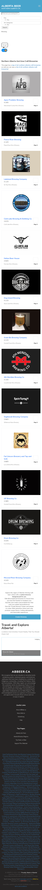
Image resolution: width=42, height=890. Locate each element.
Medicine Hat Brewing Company (20, 800)
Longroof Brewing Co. (14, 833)
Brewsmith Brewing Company (23, 856)
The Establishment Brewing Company (16, 762)
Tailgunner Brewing (30, 803)
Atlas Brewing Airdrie (34, 849)
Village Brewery (27, 827)
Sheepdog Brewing (32, 840)
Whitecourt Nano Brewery (11, 422)
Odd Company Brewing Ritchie (28, 853)
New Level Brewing (22, 785)
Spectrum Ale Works (10, 782)
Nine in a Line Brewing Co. (18, 758)
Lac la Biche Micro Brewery (11, 465)
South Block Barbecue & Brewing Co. (29, 862)
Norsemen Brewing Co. (20, 776)
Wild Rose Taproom (22, 820)
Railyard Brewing (27, 816)
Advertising (21, 717)
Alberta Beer (11, 5)
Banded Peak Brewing (22, 763)
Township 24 (24, 833)
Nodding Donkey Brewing (11, 780)
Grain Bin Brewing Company (15, 337)
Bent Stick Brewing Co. (15, 792)
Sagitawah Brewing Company (16, 417)
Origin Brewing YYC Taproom (23, 865)
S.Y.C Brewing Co (35, 772)
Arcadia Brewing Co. (24, 772)
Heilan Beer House (11, 258)
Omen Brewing (14, 825)
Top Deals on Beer (21, 740)
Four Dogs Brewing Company (10, 863)
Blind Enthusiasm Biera (27, 809)
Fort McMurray (8, 544)
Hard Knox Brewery (22, 849)
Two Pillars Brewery (13, 853)
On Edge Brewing (25, 867)
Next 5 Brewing (11, 763)
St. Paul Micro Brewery (10, 185)
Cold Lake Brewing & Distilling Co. (18, 219)
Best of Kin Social (34, 838)
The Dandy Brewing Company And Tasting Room (21, 841)
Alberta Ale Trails (21, 733)
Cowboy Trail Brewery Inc (11, 851)
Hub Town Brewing (27, 767)
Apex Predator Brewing (14, 100)
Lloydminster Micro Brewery (12, 383)
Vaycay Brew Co (28, 829)
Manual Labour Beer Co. (16, 829)
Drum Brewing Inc (11, 538)
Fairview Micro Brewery (11, 264)
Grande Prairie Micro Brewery (12, 343)
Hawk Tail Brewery (8, 754)
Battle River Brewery (26, 805)
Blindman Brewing (34, 763)
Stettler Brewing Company (28, 813)
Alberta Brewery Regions (21, 736)
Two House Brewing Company (20, 838)
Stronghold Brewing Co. (9, 785)
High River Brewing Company (18, 791)
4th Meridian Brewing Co (14, 377)
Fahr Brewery (36, 754)
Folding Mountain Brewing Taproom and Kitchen (17, 765)
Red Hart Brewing (8, 778)
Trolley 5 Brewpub (14, 867)
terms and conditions (21, 886)
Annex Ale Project (7, 803)
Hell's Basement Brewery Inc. (10, 836)
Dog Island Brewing (12, 298)
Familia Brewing (18, 778)
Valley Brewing (30, 758)
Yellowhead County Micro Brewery (14, 106)
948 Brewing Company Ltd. (21, 789)
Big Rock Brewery (24, 814)
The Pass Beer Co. (21, 840)
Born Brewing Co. (11, 802)
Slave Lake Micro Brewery (11, 304)
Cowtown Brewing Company (12, 813)
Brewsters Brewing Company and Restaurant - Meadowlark (19, 823)
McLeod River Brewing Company (17, 578)
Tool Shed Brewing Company (29, 783)
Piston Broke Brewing (32, 811)
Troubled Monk (35, 834)
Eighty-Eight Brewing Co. (9, 798)
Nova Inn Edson (8, 652)
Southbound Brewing (15, 767)
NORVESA (24, 881)
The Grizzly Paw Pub (25, 774)
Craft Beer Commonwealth (11, 774)
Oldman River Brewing (33, 776)
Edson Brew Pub (8, 583)
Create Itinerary (21, 617)
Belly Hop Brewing (24, 851)
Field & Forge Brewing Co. (17, 796)
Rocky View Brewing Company (22, 754)
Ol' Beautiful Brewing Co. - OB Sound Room (24, 787)
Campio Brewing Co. (20, 811)
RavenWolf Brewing (8, 856)
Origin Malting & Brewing (15, 827)
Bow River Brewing (33, 802)
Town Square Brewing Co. (21, 769)
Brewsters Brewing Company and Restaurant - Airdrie (21, 806)
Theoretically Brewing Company (28, 836)
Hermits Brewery (13, 772)
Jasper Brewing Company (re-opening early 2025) (20, 815)
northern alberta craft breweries (11, 8)
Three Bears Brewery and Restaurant (23, 860)
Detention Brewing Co (22, 847)
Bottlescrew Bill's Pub (25, 825)
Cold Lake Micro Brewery (11, 224)
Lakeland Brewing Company (15, 179)
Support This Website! (21, 743)
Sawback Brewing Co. (15, 760)
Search (5, 27)
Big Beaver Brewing (14, 805)
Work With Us (21, 713)
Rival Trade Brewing (22, 802)
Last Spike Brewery (12, 862)
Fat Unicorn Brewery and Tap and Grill (19, 834)
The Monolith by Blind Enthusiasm (28, 780)
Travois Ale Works (22, 782)
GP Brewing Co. (10, 498)
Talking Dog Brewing (19, 803)
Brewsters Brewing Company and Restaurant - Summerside (20, 756)
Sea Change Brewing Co (9, 840)
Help (21, 720)
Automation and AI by (21, 879)
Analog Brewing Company (26, 843)
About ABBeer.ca (21, 710)
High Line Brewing (15, 809)
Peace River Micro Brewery (11, 145)
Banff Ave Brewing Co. (22, 794)
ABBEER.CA (21, 672)
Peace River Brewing (12, 139)
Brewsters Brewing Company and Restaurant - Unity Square (21, 844)
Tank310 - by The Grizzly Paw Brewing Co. (27, 822)
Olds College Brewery (20, 831)
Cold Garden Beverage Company (26, 798)
